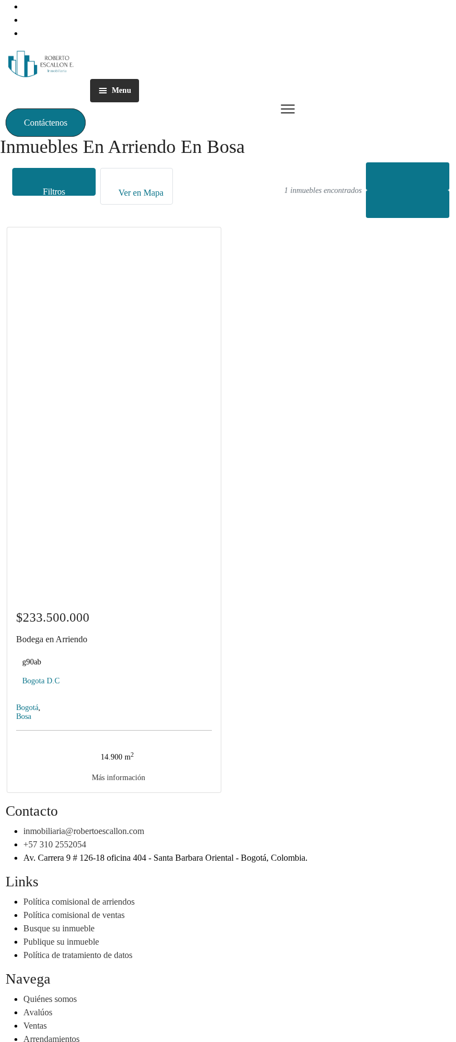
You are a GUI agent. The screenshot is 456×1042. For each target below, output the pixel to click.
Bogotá (27, 707)
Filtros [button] (54, 191)
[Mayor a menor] (407, 204)
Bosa (23, 716)
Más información (117, 777)
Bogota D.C (41, 681)
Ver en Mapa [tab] (139, 192)
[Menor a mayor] (407, 176)
